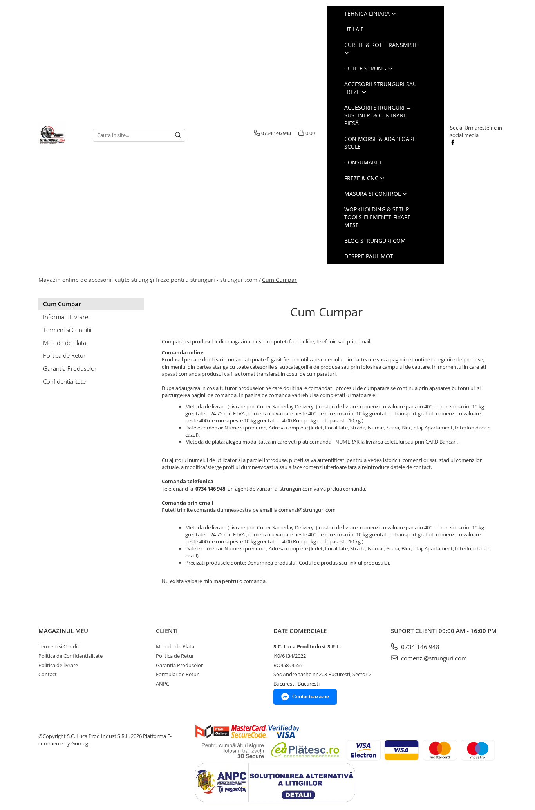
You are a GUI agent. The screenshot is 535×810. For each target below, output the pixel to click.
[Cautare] (178, 135)
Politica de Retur (64, 355)
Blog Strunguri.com (375, 240)
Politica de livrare (58, 665)
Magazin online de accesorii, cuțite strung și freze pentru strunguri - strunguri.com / (149, 279)
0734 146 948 (419, 647)
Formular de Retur (177, 674)
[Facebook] (452, 142)
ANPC (162, 683)
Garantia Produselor (70, 368)
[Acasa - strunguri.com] (59, 135)
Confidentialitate (64, 381)
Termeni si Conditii (67, 330)
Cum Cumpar (279, 279)
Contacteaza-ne (310, 697)
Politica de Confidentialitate (70, 655)
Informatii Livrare (65, 317)
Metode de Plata (64, 342)
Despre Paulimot (368, 256)
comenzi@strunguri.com (433, 658)
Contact (47, 674)
